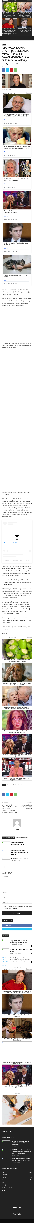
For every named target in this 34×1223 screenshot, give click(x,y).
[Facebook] (3, 70)
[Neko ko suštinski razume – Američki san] (6, 861)
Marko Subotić (13, 961)
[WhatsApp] (15, 70)
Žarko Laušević (18, 784)
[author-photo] (17, 827)
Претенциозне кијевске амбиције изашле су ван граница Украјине (18, 942)
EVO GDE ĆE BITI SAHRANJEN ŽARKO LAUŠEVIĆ (26, 806)
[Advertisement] (17, 325)
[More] (19, 70)
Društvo (8, 42)
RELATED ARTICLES (8, 838)
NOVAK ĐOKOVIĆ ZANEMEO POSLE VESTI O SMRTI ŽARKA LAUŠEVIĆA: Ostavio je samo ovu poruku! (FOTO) (9, 808)
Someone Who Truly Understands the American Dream (20, 852)
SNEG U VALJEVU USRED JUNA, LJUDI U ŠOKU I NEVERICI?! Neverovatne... (20, 1143)
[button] (3, 38)
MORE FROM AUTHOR (22, 838)
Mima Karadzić (10, 784)
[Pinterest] (11, 70)
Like (30, 925)
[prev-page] (3, 867)
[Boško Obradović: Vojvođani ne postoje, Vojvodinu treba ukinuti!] (6, 1161)
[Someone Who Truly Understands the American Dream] (6, 853)
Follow (29, 929)
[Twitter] (7, 70)
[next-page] (6, 867)
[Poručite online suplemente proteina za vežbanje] (17, 1110)
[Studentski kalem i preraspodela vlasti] (6, 844)
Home (3, 42)
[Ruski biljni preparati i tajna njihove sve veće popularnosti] (5, 966)
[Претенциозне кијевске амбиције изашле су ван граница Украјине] (5, 942)
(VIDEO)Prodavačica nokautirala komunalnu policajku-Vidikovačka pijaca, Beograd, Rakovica (21, 1151)
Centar (5, 66)
